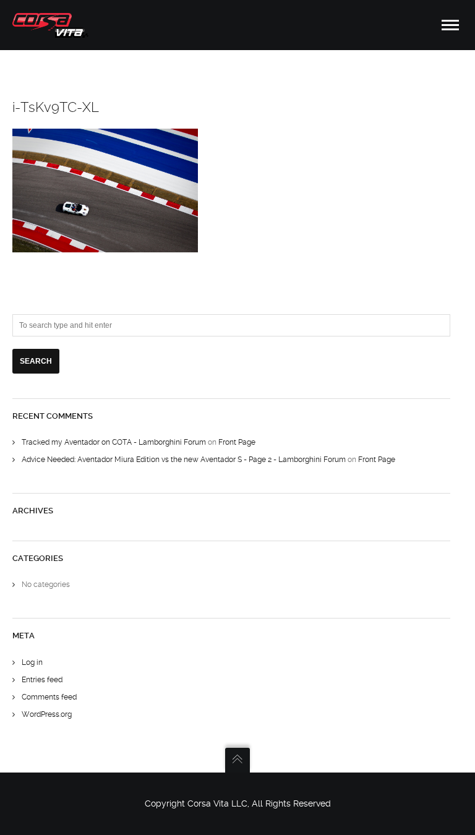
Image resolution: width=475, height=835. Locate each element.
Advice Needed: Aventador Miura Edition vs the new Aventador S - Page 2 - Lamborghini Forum (184, 459)
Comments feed (49, 697)
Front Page (236, 442)
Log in (32, 662)
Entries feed (42, 679)
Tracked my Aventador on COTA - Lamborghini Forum (114, 442)
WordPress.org (47, 714)
